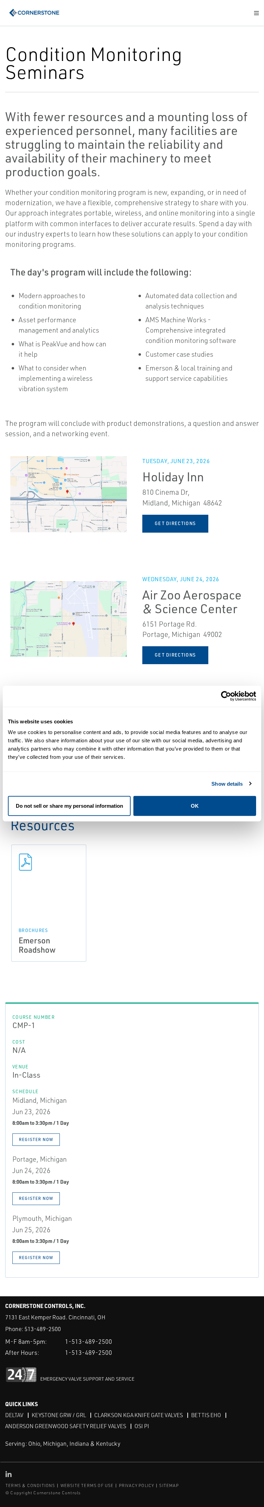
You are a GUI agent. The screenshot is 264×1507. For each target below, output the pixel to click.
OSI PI (141, 1426)
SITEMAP (168, 1485)
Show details (227, 783)
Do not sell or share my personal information (69, 806)
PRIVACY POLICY (136, 1485)
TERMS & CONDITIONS (30, 1485)
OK (195, 806)
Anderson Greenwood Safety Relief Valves (65, 1426)
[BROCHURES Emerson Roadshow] (49, 862)
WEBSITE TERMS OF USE (87, 1485)
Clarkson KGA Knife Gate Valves (138, 1415)
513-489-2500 (42, 1328)
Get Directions (175, 523)
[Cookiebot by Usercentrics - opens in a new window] (226, 696)
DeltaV (14, 1415)
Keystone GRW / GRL (59, 1415)
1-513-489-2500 (88, 1341)
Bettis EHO (206, 1415)
